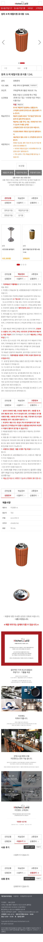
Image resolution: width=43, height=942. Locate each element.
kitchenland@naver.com (30, 912)
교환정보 (34, 198)
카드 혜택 (4, 86)
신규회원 (4, 98)
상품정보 (8, 203)
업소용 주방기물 (19, 8)
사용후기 (21, 203)
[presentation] (3, 42)
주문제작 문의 (35, 173)
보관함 (21, 166)
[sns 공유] (39, 68)
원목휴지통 (8, 210)
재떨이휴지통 (24, 210)
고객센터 (39, 8)
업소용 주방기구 (6, 8)
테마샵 (30, 8)
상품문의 (34, 203)
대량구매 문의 (21, 173)
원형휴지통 (8, 215)
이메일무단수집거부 (26, 896)
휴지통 (21, 215)
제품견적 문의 (8, 173)
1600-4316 (10, 914)
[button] (19, 63)
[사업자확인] (21, 907)
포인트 (3, 90)
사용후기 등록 (29, 847)
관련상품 (8, 198)
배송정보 (21, 198)
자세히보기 (33, 85)
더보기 (38, 847)
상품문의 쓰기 (29, 878)
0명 (5, 68)
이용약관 (16, 896)
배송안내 (20, 104)
